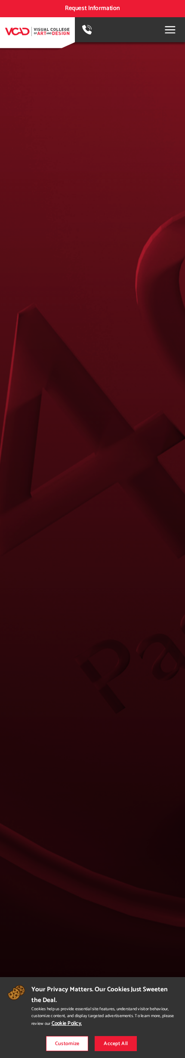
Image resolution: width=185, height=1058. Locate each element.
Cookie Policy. (67, 1023)
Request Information (92, 8)
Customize (67, 1043)
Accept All (116, 1043)
